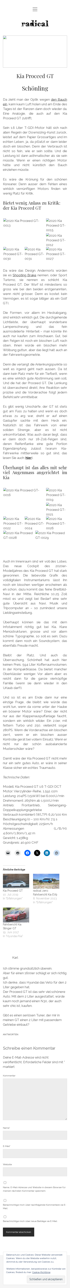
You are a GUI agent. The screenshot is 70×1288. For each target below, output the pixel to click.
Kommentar (9, 1075)
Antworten (10, 1034)
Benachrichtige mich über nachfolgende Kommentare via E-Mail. (34, 1206)
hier (28, 458)
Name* (6, 1128)
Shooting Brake (24, 275)
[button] (24, 223)
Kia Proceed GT (13, 890)
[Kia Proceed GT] (16, 881)
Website (7, 1164)
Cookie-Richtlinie (41, 1272)
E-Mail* (6, 1146)
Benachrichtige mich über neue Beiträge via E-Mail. (30, 1221)
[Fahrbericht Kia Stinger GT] (16, 915)
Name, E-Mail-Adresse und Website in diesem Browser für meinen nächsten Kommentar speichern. (34, 1189)
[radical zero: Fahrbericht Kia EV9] (46, 881)
